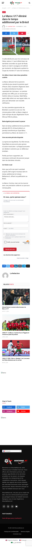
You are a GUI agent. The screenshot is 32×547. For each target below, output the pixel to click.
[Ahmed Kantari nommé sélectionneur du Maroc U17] (16, 297)
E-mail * (8, 228)
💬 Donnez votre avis (10, 29)
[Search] (29, 3)
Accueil (4, 8)
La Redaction (11, 26)
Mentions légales (25, 531)
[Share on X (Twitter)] (14, 33)
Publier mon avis (10, 249)
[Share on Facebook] (6, 33)
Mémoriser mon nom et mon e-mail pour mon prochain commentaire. (15, 234)
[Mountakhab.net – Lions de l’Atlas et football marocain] (16, 3)
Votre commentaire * (8, 214)
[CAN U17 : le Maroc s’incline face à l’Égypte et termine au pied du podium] (16, 322)
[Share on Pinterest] (22, 33)
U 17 (9, 8)
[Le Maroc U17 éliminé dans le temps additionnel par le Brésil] (16, 46)
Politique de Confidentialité (11, 531)
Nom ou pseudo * (7, 223)
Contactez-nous (17, 534)
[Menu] (3, 3)
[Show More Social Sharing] (28, 33)
